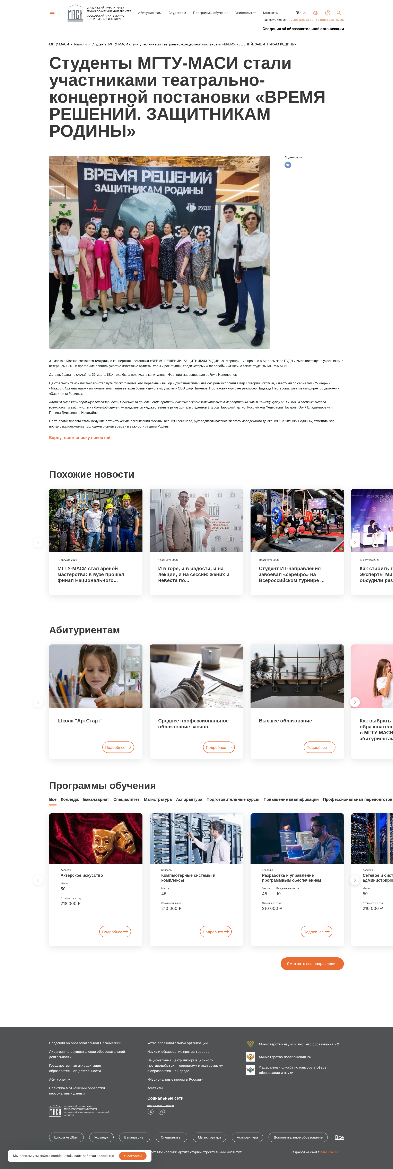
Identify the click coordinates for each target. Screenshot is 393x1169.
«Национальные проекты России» (175, 1079)
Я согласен (133, 1156)
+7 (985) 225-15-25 (329, 19)
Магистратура (158, 799)
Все (52, 799)
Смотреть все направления (312, 963)
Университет (245, 13)
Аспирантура (189, 799)
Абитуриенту (59, 1079)
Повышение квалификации (291, 799)
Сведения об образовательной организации (303, 29)
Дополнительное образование (298, 1137)
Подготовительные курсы (233, 799)
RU (299, 13)
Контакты (270, 13)
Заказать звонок (275, 19)
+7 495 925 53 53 (300, 19)
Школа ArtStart (66, 1137)
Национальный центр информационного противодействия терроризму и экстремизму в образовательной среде (185, 1065)
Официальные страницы (160, 1105)
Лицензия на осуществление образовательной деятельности (87, 1054)
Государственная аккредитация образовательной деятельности (75, 1068)
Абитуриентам (149, 13)
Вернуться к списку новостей (79, 438)
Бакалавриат (96, 799)
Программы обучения (210, 13)
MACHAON (329, 1152)
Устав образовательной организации (177, 1043)
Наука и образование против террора (178, 1051)
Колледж (70, 799)
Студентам (177, 13)
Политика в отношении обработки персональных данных (77, 1090)
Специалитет (126, 799)
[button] (355, 542)
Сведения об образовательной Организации (85, 1043)
